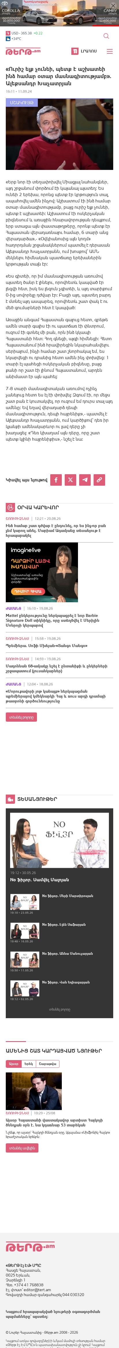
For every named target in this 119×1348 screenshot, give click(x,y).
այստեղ (40, 1316)
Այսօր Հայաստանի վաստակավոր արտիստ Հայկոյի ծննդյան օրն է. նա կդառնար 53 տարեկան (54, 1122)
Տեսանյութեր (37, 799)
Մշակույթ (22, 102)
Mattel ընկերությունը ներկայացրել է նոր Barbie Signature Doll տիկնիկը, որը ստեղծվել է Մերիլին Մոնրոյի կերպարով (52, 620)
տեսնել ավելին (22, 1148)
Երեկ (29, 1064)
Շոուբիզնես (17, 519)
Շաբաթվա (47, 1064)
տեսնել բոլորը (21, 717)
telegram (85, 480)
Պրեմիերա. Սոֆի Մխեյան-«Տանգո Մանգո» (46, 645)
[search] (106, 36)
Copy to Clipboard (99, 480)
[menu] (110, 51)
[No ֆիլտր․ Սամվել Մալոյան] (59, 840)
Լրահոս (89, 51)
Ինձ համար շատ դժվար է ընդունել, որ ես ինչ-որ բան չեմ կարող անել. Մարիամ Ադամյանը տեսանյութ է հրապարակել (56, 530)
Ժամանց (13, 609)
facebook (56, 480)
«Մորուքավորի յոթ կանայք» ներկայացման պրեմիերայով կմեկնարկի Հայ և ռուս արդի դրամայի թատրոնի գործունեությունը (56, 696)
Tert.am (23, 51)
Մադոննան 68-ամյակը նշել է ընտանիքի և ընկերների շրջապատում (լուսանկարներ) (56, 668)
